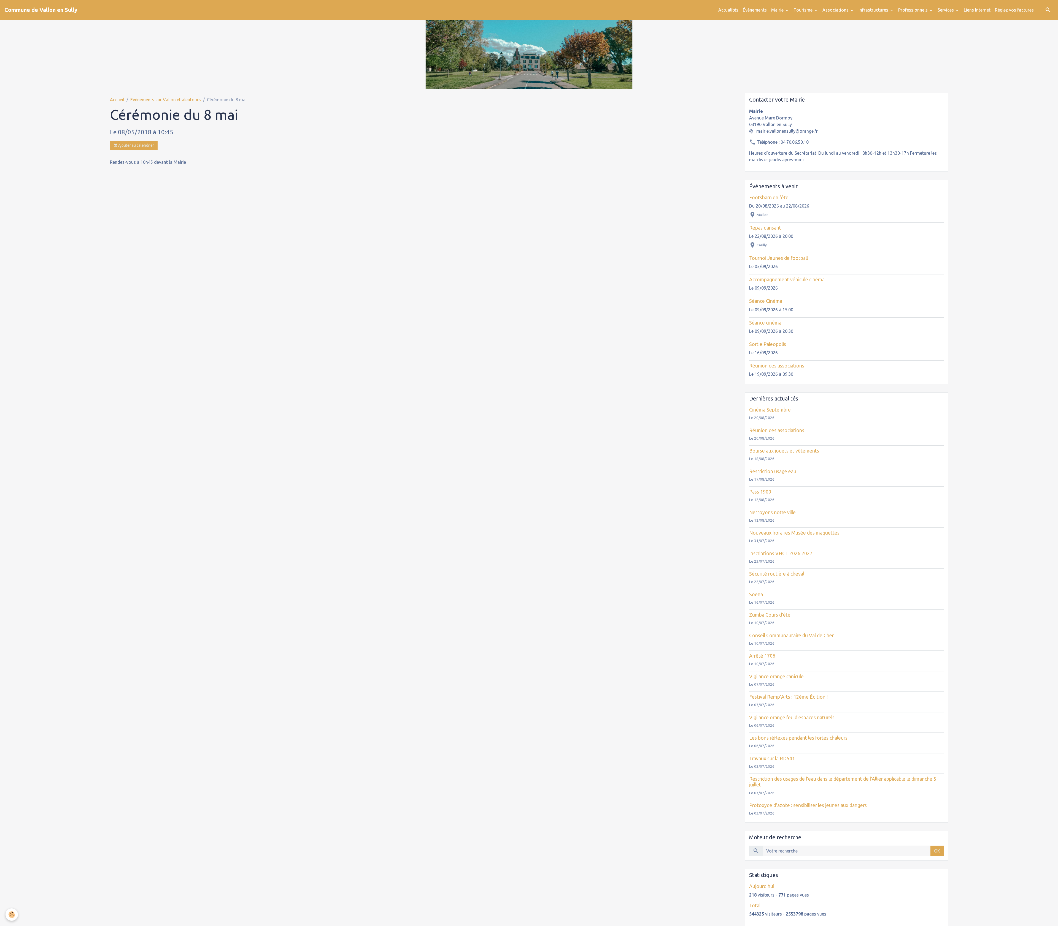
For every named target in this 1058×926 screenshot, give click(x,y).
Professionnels (913, 9)
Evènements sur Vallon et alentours (165, 99)
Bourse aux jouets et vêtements (784, 450)
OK (937, 850)
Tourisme (804, 9)
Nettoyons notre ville (772, 512)
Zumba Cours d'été (769, 614)
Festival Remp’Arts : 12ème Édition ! (788, 696)
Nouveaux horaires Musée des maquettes (794, 532)
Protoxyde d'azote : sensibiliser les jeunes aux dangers (808, 805)
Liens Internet (977, 9)
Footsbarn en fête (769, 197)
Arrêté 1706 (762, 655)
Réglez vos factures (1014, 9)
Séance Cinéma (765, 301)
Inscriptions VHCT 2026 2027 (781, 553)
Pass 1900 (760, 491)
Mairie (778, 9)
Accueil (117, 99)
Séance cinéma (765, 322)
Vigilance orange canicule (776, 676)
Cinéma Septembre (770, 409)
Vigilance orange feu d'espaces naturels (792, 717)
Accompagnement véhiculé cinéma (787, 279)
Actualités (728, 9)
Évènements (755, 9)
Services (946, 9)
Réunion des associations (776, 365)
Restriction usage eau (772, 471)
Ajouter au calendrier (135, 145)
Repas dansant (765, 227)
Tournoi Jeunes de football (778, 258)
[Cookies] (12, 914)
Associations (836, 9)
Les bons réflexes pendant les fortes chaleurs (798, 737)
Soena (756, 594)
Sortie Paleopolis (767, 344)
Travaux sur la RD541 (772, 758)
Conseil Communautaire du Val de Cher (791, 635)
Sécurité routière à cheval (776, 573)
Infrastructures (874, 9)
